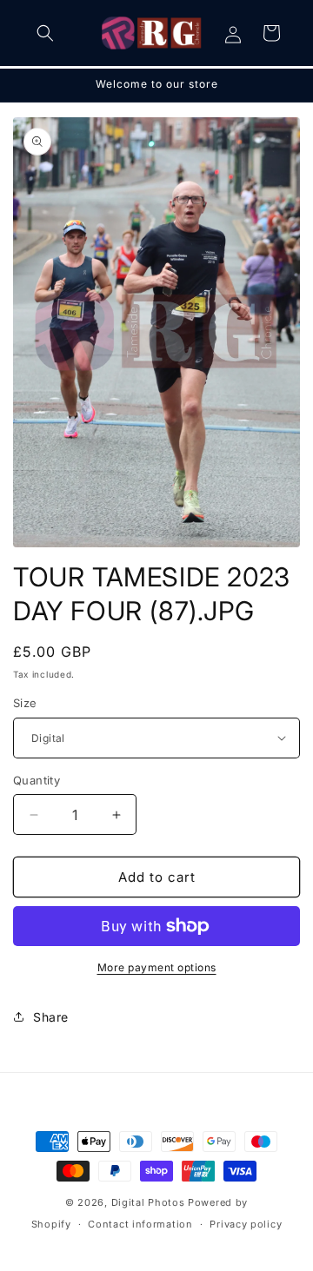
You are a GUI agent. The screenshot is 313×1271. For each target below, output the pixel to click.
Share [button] (51, 1017)
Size (25, 703)
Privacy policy (246, 1224)
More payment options (156, 967)
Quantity (36, 780)
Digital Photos (148, 1202)
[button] (45, 33)
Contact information (140, 1224)
